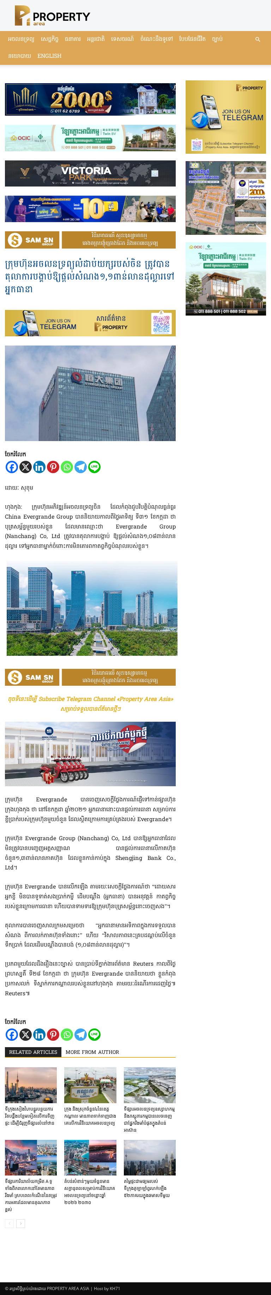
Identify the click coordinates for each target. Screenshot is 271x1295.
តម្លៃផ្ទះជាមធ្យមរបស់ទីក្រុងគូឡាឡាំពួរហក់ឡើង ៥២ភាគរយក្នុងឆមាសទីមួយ (147, 1188)
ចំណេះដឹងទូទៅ (156, 39)
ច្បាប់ (217, 39)
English (49, 56)
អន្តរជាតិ (96, 39)
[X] (25, 467)
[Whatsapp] (67, 467)
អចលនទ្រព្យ (21, 39)
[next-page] (20, 1223)
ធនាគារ (73, 39)
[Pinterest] (53, 467)
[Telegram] (80, 467)
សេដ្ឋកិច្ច (50, 39)
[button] (257, 39)
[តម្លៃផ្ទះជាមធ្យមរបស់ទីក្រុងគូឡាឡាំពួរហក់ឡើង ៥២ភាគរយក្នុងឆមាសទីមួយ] (150, 1157)
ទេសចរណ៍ (122, 39)
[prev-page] (9, 1223)
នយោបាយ (19, 56)
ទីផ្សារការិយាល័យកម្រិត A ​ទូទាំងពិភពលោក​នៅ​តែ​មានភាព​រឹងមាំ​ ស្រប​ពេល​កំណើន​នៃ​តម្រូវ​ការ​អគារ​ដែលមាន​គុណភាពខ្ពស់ (31, 1195)
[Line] (94, 467)
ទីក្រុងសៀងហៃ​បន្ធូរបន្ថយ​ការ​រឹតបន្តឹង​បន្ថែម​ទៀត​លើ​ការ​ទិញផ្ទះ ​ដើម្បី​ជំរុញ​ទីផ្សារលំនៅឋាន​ (29, 1116)
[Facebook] (12, 467)
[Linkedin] (39, 467)
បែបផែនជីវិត (192, 39)
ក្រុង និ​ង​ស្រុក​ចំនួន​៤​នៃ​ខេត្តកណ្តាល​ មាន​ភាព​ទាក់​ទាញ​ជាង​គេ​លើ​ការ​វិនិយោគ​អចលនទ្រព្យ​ (90, 1116)
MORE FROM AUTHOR (92, 1052)
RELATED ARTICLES (33, 1052)
